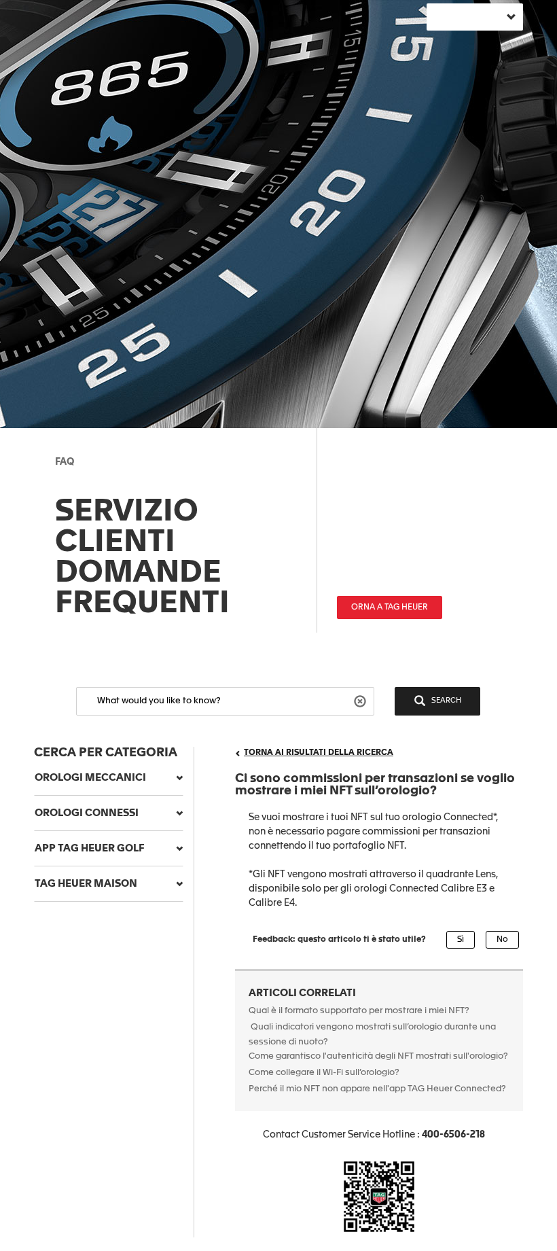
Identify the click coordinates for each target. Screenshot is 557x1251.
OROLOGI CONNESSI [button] (87, 813)
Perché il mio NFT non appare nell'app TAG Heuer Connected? (377, 1089)
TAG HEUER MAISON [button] (86, 884)
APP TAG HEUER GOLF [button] (90, 848)
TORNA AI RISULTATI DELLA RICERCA (318, 753)
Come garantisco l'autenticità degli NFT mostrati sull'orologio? (378, 1056)
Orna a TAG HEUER (389, 607)
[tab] (109, 778)
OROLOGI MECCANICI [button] (90, 778)
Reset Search (362, 700)
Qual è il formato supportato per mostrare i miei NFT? (359, 1010)
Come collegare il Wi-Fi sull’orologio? (324, 1072)
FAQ (64, 462)
